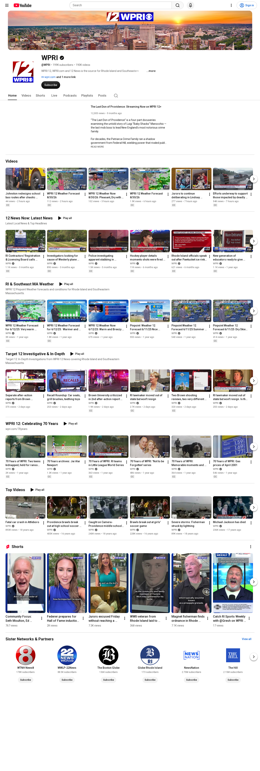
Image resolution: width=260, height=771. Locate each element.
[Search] (177, 5)
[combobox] (122, 5)
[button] (97, 146)
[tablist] (130, 95)
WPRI (8, 263)
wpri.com (50, 77)
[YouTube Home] (22, 5)
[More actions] (43, 194)
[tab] (12, 95)
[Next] (254, 179)
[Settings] (231, 5)
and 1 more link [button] (66, 77)
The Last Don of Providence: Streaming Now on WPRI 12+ (126, 106)
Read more (97, 146)
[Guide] (7, 5)
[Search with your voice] (190, 5)
